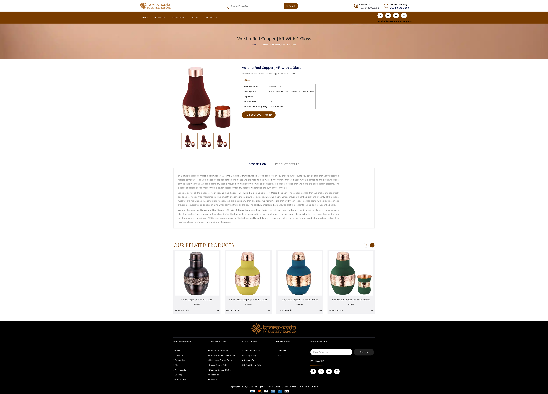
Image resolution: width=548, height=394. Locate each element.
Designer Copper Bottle (220, 370)
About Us (159, 17)
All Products (180, 370)
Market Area (180, 379)
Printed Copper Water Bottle (222, 355)
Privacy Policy (249, 355)
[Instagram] (404, 15)
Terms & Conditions (252, 350)
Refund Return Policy (252, 365)
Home (145, 17)
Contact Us (211, 17)
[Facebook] (380, 15)
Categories (178, 17)
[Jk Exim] (155, 5)
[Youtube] (396, 15)
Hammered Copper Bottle (220, 360)
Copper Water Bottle (218, 350)
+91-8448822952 (369, 7)
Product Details (287, 164)
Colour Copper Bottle (218, 365)
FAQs (280, 355)
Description (257, 164)
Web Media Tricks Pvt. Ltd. (305, 386)
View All (213, 379)
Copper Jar (214, 375)
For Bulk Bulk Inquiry (258, 115)
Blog (195, 17)
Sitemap (179, 375)
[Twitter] (388, 15)
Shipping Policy (250, 360)
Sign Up (364, 352)
